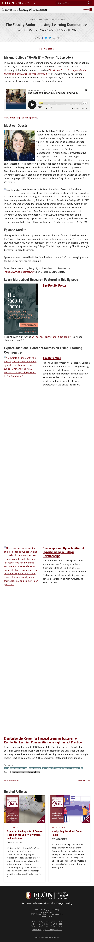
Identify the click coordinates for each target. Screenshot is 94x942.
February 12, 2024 (67, 30)
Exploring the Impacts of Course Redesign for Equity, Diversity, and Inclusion (24, 834)
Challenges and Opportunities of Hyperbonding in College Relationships (63, 552)
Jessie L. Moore (18, 772)
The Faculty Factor (54, 285)
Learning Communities (14, 768)
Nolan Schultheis (33, 772)
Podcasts (49, 768)
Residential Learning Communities (53, 19)
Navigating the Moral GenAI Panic (67, 832)
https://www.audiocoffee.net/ (20, 271)
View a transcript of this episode (20, 117)
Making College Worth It (34, 768)
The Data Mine (52, 358)
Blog (35, 19)
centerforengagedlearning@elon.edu (47, 929)
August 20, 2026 (58, 827)
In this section (48, 49)
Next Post (82, 780)
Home (29, 19)
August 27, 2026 (13, 827)
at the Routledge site (51, 336)
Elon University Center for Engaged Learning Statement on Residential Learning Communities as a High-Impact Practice (43, 740)
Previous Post (13, 780)
